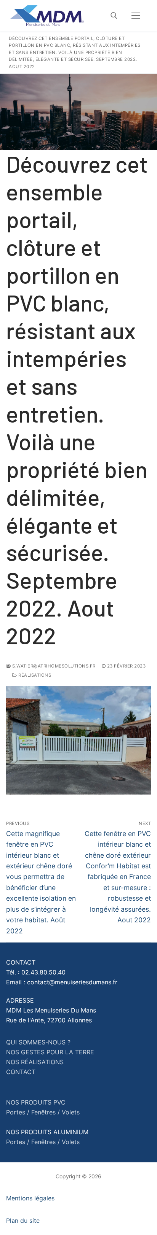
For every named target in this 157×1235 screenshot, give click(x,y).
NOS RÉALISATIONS (35, 1062)
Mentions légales (30, 1198)
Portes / (17, 1112)
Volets (71, 1112)
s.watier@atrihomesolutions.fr (53, 666)
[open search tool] (114, 15)
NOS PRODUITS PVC (36, 1102)
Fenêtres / (45, 1112)
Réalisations (34, 675)
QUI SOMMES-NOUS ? (38, 1042)
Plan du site (23, 1220)
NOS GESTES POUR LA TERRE (50, 1052)
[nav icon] (135, 16)
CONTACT (20, 1072)
